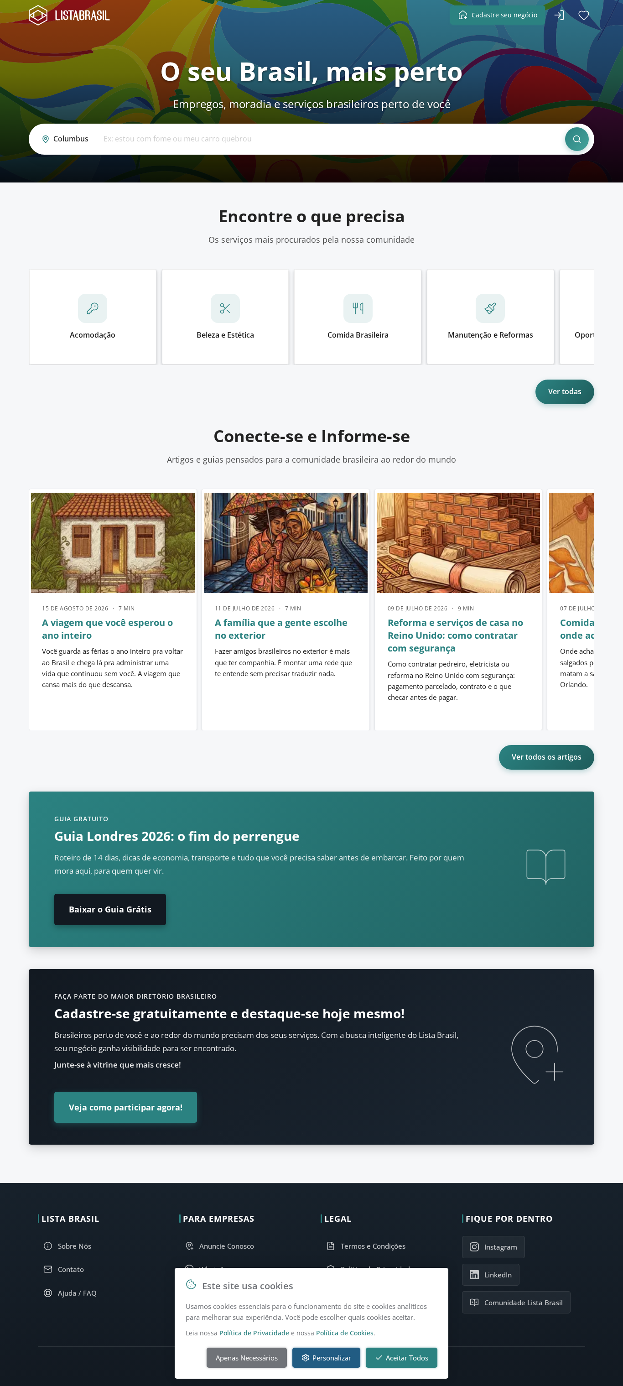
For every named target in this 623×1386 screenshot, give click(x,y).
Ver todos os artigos (546, 757)
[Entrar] (559, 15)
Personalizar (331, 1357)
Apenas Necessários (247, 1357)
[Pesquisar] (577, 139)
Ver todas (564, 391)
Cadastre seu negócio (504, 14)
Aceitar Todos (407, 1357)
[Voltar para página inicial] (72, 15)
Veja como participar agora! (125, 1107)
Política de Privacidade (254, 1333)
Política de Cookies (345, 1333)
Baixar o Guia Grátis (110, 909)
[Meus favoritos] (583, 15)
